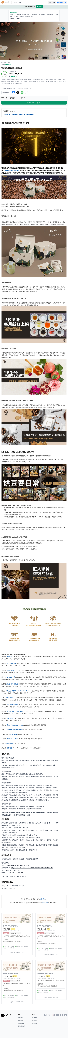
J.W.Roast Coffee (12, 739)
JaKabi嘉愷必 (10, 677)
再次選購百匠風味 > (15, 18)
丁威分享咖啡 (10, 698)
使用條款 (20, 1020)
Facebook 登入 (61, 2)
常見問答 (22, 98)
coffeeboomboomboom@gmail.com (17, 865)
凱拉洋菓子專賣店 (12, 684)
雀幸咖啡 (9, 748)
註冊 (54, 2)
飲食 (9, 62)
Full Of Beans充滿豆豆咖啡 (15, 711)
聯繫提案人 (6, 92)
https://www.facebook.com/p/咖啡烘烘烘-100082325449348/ (32, 868)
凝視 (11, 734)
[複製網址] (26, 92)
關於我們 (34, 1017)
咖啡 (15, 734)
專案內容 (4, 98)
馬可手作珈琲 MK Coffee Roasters (18, 691)
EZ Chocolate (11, 663)
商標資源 (34, 1020)
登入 (50, 2)
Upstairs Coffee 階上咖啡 (15, 729)
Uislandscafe (11, 670)
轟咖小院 (9, 656)
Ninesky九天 (10, 718)
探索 (16, 2)
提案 (20, 2)
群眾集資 (3, 62)
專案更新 (13, 98)
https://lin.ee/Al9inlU (16, 873)
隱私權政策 (21, 1023)
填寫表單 (45, 903)
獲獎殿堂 (34, 1023)
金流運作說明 (21, 1026)
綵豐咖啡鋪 (10, 743)
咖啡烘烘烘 (8, 64)
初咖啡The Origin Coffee (15, 725)
